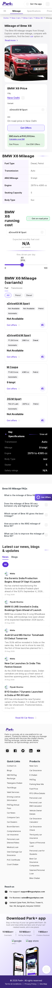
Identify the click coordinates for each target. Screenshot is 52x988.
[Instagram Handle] (7, 750)
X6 (4, 11)
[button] (26, 583)
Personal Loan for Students (37, 852)
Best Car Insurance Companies (34, 862)
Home (6, 18)
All (8, 295)
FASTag (32, 780)
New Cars (16, 18)
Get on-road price (40, 218)
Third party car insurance (35, 836)
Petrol (18, 295)
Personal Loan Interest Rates (13, 841)
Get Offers (26, 128)
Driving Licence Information (13, 798)
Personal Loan (35, 798)
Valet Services (13, 792)
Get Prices (14, 144)
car (31, 36)
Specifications (34, 11)
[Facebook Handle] (15, 750)
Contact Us (11, 766)
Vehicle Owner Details (35, 812)
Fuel (6, 288)
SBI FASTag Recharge (12, 777)
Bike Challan (34, 878)
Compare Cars (13, 817)
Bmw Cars (28, 18)
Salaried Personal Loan (37, 872)
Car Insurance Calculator (35, 820)
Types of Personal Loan (37, 844)
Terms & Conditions (13, 984)
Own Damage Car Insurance (14, 853)
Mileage (16, 11)
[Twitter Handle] (23, 750)
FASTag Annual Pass (13, 806)
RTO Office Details (37, 793)
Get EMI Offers (33, 144)
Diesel (29, 295)
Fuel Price (33, 789)
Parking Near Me (36, 784)
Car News (11, 813)
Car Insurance (35, 770)
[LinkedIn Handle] (31, 750)
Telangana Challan (14, 783)
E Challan (33, 775)
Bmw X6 (39, 18)
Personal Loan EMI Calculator (35, 804)
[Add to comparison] (42, 325)
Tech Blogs (11, 788)
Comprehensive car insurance (14, 833)
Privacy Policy (31, 984)
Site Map (43, 984)
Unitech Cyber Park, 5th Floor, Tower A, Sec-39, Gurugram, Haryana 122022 (26, 904)
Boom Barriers (13, 827)
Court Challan (12, 864)
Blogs (9, 770)
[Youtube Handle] (38, 750)
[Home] (7, 4)
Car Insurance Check (35, 828)
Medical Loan (12, 847)
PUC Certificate (13, 860)
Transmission (16, 288)
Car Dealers (12, 822)
